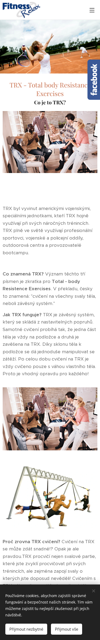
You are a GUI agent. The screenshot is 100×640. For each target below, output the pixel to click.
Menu (92, 10)
